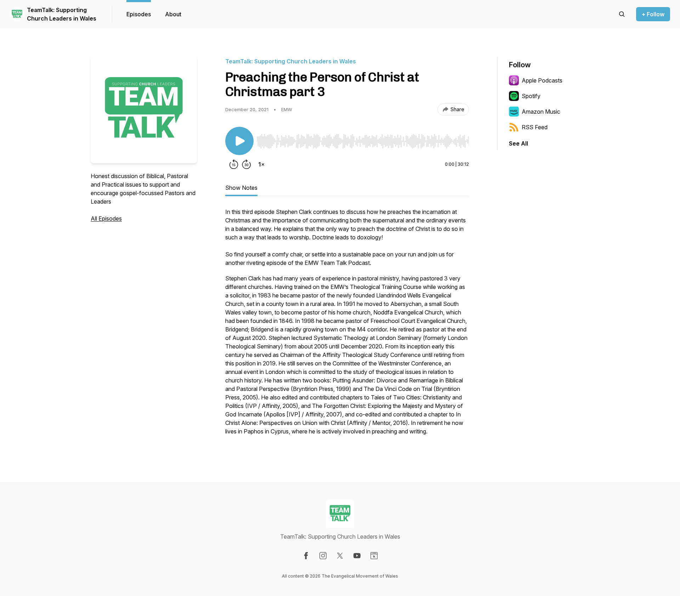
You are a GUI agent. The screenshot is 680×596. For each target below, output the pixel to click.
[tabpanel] (347, 325)
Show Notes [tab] (241, 187)
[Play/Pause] (239, 141)
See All (518, 143)
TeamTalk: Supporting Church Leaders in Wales (61, 14)
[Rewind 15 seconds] (234, 164)
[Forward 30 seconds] (246, 164)
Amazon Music (541, 111)
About (173, 14)
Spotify (531, 96)
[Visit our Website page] (374, 555)
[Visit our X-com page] (340, 555)
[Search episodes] (622, 14)
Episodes (138, 14)
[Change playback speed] (261, 164)
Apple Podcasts (542, 80)
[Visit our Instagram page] (323, 555)
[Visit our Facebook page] (306, 555)
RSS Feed (535, 127)
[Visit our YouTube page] (357, 555)
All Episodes (106, 218)
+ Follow (653, 14)
